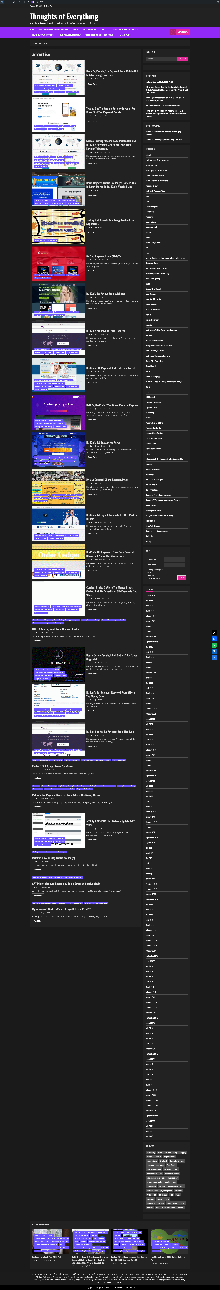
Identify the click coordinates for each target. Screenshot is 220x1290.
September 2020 (152, 899)
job (161, 1173)
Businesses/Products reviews (45, 126)
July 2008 (149, 1126)
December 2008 (152, 1100)
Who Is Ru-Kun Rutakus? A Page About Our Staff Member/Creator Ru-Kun (128, 1274)
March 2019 (150, 986)
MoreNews (118, 1287)
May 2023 (149, 734)
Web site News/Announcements (46, 241)
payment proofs (166, 1190)
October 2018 (151, 1012)
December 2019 (151, 940)
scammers (150, 1199)
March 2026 (150, 610)
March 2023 (150, 744)
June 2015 (149, 1064)
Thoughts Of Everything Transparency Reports (163, 500)
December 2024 (151, 667)
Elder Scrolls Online (154, 1169)
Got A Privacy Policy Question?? (108, 1277)
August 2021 (150, 842)
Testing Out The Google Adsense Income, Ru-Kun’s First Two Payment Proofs (58, 114)
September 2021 (152, 837)
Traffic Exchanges (41, 166)
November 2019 (151, 945)
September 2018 (152, 1017)
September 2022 (152, 775)
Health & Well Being (153, 309)
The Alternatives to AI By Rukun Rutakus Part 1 (163, 105)
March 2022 (150, 806)
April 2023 (149, 739)
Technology (150, 474)
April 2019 (149, 981)
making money (173, 1177)
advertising (151, 1152)
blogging (183, 1152)
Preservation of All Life (66, 789)
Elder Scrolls (171, 1165)
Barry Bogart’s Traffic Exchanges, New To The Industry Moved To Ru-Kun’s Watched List (58, 189)
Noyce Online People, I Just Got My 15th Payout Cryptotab (58, 664)
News (147, 392)
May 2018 (149, 1038)
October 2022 (151, 770)
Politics (148, 417)
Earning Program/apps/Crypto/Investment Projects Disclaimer (108, 1279)
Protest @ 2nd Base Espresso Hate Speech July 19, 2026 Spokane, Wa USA (129, 1258)
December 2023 (151, 703)
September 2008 (152, 1115)
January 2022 (150, 816)
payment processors (175, 1186)
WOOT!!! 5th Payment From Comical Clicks (55, 629)
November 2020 (152, 889)
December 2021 (151, 822)
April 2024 (149, 688)
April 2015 (149, 1074)
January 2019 (150, 997)
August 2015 (150, 1059)
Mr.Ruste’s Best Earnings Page (174, 1274)
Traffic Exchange (173, 1203)
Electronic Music (152, 263)
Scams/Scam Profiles (42, 464)
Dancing (148, 237)
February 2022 (151, 811)
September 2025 (152, 641)
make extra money (172, 1173)
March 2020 (150, 925)
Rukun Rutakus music (154, 438)
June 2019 (149, 971)
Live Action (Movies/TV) (154, 340)
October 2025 (151, 636)
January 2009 (151, 1095)
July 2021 (149, 847)
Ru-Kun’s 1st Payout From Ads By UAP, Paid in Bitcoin (58, 523)
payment (162, 1186)
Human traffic (152, 1173)
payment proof (152, 1190)
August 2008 (150, 1120)
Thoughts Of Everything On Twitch (99, 35)
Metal (148, 371)
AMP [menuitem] (41, 2)
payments (178, 1190)
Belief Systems (151, 165)
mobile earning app (153, 376)
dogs (147, 252)
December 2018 (151, 1002)
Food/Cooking (151, 294)
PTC (171, 1194)
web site (150, 1207)
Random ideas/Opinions (154, 433)
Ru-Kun (90, 79)
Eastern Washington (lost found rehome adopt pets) (165, 258)
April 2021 (149, 863)
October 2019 (151, 950)
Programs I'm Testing (56, 129)
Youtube (180, 1207)
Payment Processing (74, 750)
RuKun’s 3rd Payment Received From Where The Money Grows (66, 795)
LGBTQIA (149, 335)
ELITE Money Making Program (45, 86)
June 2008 (149, 1131)
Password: (151, 564)
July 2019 (149, 966)
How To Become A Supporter (43, 35)
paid (174, 1182)
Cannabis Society (152, 185)
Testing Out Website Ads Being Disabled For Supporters (58, 226)
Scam (178, 1194)
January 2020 (151, 935)
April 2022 (149, 801)
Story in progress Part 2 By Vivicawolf (168, 139)
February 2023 (151, 749)
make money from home (156, 1177)
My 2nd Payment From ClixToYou (58, 263)
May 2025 (149, 646)
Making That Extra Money (43, 92)
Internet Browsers (55, 420)
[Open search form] (168, 32)
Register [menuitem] (14, 2)
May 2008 (149, 1136)
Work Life (149, 536)
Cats (147, 196)
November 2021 (151, 827)
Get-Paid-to (168, 1169)
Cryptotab (163, 1160)
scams (159, 1199)
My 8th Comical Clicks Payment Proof (58, 486)
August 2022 (150, 780)
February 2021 (151, 873)
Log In (182, 577)
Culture (148, 232)
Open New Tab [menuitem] (24, 2)
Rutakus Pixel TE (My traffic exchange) (53, 858)
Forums (76, 29)
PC (155, 1194)
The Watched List (58, 203)
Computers (150, 211)
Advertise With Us (90, 29)
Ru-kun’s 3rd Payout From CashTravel (52, 766)
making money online (154, 1182)
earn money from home (155, 1165)
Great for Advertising (65, 86)
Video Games (150, 520)
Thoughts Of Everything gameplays (158, 495)
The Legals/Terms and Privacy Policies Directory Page (57, 1279)
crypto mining (40, 669)
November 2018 (151, 1007)
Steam (167, 1199)
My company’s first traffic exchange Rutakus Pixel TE (61, 909)
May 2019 (149, 976)
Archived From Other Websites (157, 160)
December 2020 (152, 883)
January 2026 (151, 621)
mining (167, 1182)
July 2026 (149, 600)
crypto (158, 1156)
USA (182, 1203)
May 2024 (149, 682)
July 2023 (149, 724)
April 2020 (150, 919)
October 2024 (151, 672)
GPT (176, 1169)
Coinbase (150, 1156)
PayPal (149, 1194)
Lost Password (153, 578)
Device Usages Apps (153, 242)
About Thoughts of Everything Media (52, 29)
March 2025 (150, 657)
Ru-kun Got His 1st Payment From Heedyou (58, 738)
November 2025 (151, 631)
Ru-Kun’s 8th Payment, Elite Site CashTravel (58, 375)
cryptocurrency (169, 1156)
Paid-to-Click (59, 92)
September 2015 (152, 1053)
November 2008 (152, 1105)
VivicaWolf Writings (153, 525)
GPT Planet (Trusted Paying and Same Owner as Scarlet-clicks (66, 883)
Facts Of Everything (153, 278)
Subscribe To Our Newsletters (125, 29)
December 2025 (151, 626)
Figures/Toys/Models (153, 288)
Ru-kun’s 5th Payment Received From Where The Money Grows (58, 701)
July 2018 (149, 1028)
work (158, 1207)
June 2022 (149, 791)
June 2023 (149, 729)
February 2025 (151, 662)
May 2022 (149, 796)
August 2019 (150, 961)
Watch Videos (183, 32)
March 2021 (150, 868)
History (148, 314)
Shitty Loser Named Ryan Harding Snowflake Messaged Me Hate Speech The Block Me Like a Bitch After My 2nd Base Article (167, 90)
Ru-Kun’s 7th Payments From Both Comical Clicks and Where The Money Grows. (58, 561)
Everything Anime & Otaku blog (157, 273)
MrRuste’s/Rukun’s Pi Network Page (51, 1277)
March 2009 (150, 1084)
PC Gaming (150, 412)
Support (179, 1277)
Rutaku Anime (151, 443)
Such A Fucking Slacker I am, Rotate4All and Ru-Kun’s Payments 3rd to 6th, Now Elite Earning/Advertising (58, 151)
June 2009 (150, 1079)
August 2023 (150, 719)
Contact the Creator (85, 1277)
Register (150, 575)
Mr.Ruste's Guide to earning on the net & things (164, 381)
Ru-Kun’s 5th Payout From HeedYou (58, 337)
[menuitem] (2, 2)
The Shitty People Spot (154, 479)
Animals (36, 786)
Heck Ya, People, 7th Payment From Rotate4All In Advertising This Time (58, 77)
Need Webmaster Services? (70, 35)
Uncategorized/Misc (153, 510)
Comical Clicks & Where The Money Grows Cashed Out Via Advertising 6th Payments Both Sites (58, 598)
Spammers (149, 464)
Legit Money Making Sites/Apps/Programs (49, 89)
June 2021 (149, 852)
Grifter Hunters (151, 304)
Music (148, 386)
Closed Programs (152, 206)
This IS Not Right (152, 489)
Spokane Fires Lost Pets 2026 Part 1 (159, 81)
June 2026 (149, 605)
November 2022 (151, 765)
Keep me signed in (156, 571)
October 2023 (151, 713)
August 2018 (150, 1023)
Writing (148, 541)
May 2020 (149, 914)
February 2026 (151, 615)
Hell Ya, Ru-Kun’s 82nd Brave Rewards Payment (58, 412)
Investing (52, 458)
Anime (160, 1152)
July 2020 (149, 904)
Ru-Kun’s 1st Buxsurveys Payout (58, 449)
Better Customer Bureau (155, 175)
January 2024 (150, 698)
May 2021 (149, 858)
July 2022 (149, 786)
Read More (93, 84)
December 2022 (151, 760)
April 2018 (149, 1043)
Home (32, 29)
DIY (147, 247)
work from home (168, 1207)
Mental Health (151, 366)
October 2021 (151, 832)
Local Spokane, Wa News (155, 350)
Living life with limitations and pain (102, 786)
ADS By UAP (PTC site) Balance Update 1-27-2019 (58, 830)
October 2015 (151, 1048)
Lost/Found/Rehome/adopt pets (158, 355)
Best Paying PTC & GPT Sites (156, 170)
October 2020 (151, 894)
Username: (152, 559)
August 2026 (150, 595)
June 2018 (149, 1033)
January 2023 (150, 755)
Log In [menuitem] (7, 2)
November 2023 (151, 708)
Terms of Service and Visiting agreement (154, 1279)
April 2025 (149, 652)
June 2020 (149, 909)
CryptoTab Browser (177, 1160)
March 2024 (150, 693)
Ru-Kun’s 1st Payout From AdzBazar (58, 300)
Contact (104, 29)
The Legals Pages (123, 35)
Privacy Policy (179, 1279)
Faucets (148, 283)
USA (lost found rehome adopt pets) (159, 515)
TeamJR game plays (153, 469)
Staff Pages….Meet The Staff (83, 1274)
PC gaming (163, 1194)
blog (175, 1152)
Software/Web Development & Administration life (50, 903)
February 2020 (151, 930)
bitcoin (168, 1152)
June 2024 (149, 677)
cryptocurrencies (40, 420)
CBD (147, 201)
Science (148, 453)
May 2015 (149, 1069)
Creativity (149, 216)
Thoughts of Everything (64, 16)
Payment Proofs (72, 92)
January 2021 (150, 878)
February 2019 (151, 992)
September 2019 (152, 956)
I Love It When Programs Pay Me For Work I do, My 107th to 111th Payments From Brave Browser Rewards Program (166, 113)
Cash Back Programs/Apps (155, 191)
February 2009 (151, 1089)
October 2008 (151, 1110)
